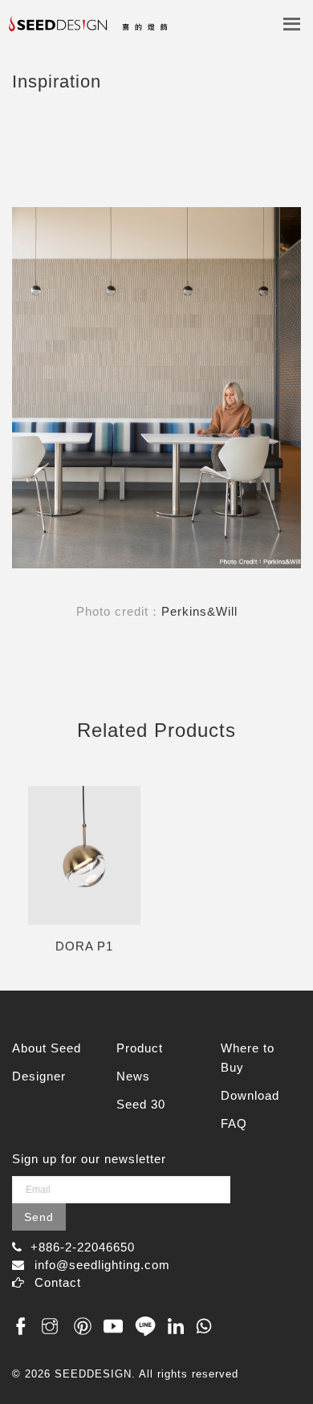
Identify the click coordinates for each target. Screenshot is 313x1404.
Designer (39, 1076)
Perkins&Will (199, 611)
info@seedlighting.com (102, 1265)
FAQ (234, 1123)
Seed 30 (140, 1104)
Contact (58, 1282)
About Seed (46, 1048)
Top (283, 1358)
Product (139, 1048)
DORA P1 (84, 946)
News (133, 1076)
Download (250, 1095)
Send (39, 1217)
